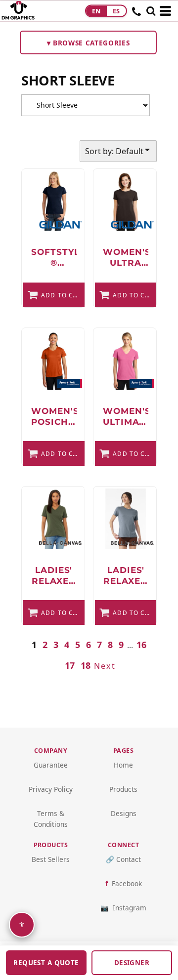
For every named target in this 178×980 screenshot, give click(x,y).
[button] (151, 11)
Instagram (129, 907)
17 (70, 665)
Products (123, 789)
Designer (131, 962)
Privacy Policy (51, 789)
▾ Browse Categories (88, 42)
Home (123, 765)
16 (141, 645)
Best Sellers (51, 859)
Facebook (127, 883)
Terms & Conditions (51, 819)
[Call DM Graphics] (136, 14)
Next (104, 665)
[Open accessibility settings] (22, 925)
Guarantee (51, 765)
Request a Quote (46, 962)
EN (96, 10)
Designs (123, 813)
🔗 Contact (123, 859)
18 (85, 665)
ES (116, 10)
